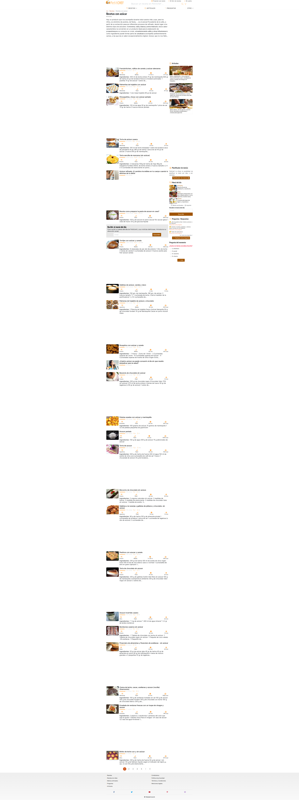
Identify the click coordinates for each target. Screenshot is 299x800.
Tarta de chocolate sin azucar (131, 568)
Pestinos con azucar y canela (131, 552)
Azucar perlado (125, 431)
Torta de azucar (126, 446)
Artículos (150, 8)
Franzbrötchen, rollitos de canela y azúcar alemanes (140, 69)
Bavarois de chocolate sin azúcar (132, 373)
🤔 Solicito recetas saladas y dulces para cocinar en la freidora (180, 227)
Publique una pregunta (181, 238)
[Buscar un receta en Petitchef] (182, 4)
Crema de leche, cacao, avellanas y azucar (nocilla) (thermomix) (140, 688)
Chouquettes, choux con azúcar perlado (135, 97)
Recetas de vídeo (112, 778)
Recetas (131, 8)
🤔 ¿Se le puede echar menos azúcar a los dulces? (180, 222)
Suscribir (156, 235)
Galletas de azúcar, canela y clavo (133, 285)
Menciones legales (157, 783)
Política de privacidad (158, 778)
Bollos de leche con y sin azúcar (132, 752)
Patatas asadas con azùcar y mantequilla (136, 417)
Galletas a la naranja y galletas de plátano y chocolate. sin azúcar (142, 507)
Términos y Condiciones (159, 781)
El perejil (174, 251)
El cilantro (175, 256)
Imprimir (188, 205)
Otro (189, 8)
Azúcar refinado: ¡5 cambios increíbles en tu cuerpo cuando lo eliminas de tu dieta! (144, 172)
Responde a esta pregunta (175, 224)
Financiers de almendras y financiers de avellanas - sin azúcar (144, 643)
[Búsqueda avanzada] (185, 4)
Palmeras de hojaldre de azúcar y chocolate (137, 301)
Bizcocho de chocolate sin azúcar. (133, 490)
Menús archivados (177, 205)
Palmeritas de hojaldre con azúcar (133, 85)
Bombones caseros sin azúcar (131, 627)
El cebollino (175, 253)
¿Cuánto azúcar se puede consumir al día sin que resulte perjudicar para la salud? (142, 362)
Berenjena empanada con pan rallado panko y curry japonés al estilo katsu (185, 195)
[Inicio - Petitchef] (107, 11)
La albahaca (175, 248)
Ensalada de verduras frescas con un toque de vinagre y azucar (142, 706)
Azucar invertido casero (129, 613)
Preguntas (171, 8)
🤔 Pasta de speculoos (176, 231)
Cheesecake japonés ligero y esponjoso (184, 201)
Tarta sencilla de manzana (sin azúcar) (135, 155)
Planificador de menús (180, 178)
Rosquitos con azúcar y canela (132, 345)
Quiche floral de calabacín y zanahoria (184, 188)
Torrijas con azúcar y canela (130, 241)
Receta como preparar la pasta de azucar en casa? (139, 211)
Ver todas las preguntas (186, 235)
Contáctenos (155, 775)
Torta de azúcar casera (129, 139)
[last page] (150, 769)
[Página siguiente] (145, 769)
